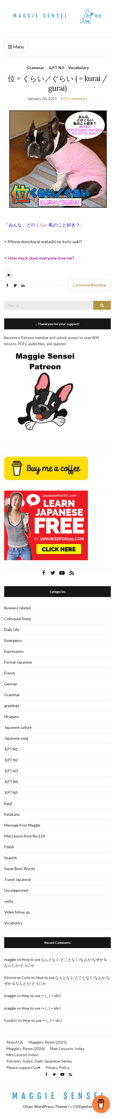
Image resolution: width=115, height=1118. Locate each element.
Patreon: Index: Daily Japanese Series (39, 1061)
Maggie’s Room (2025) (47, 1042)
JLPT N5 (11, 792)
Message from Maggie (22, 825)
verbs (8, 901)
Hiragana (11, 716)
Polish (9, 847)
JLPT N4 (11, 782)
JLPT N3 (56, 67)
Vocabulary (78, 67)
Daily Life (11, 629)
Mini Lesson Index (22, 1054)
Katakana (12, 814)
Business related (17, 608)
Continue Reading (89, 284)
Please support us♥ (23, 1067)
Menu (18, 46)
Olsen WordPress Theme (45, 1106)
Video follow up (17, 912)
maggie (10, 959)
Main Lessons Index (67, 1048)
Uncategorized (16, 890)
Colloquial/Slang (17, 619)
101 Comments (74, 98)
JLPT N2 (11, 760)
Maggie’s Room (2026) (25, 1048)
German (10, 684)
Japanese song (16, 738)
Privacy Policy (57, 1067)
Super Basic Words (19, 868)
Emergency (13, 640)
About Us (14, 1042)
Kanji (8, 803)
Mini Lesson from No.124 (24, 836)
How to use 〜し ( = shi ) (41, 995)
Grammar (35, 67)
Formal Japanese (18, 662)
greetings (11, 705)
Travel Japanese (17, 879)
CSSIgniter (82, 1106)
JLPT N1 (11, 749)
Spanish (10, 858)
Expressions (14, 651)
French (9, 673)
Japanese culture (18, 727)
